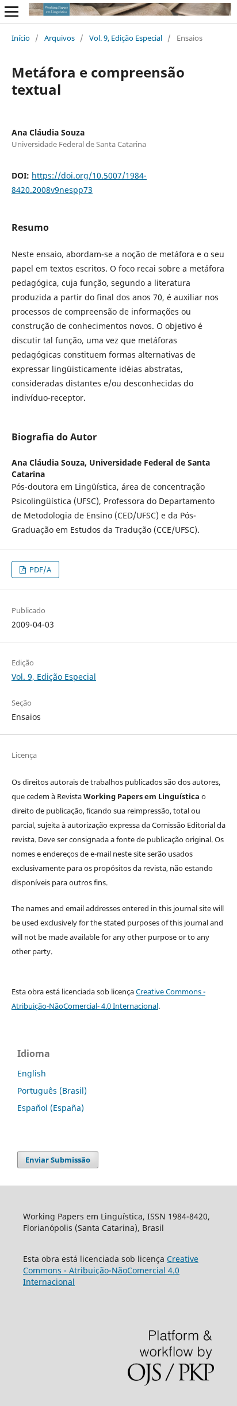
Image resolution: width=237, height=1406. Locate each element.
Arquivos (59, 38)
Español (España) (50, 1107)
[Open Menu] (11, 11)
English (31, 1073)
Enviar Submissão (57, 1160)
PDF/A (39, 569)
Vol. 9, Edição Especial (125, 38)
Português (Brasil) (52, 1090)
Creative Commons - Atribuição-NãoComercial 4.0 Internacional (110, 1270)
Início (21, 38)
